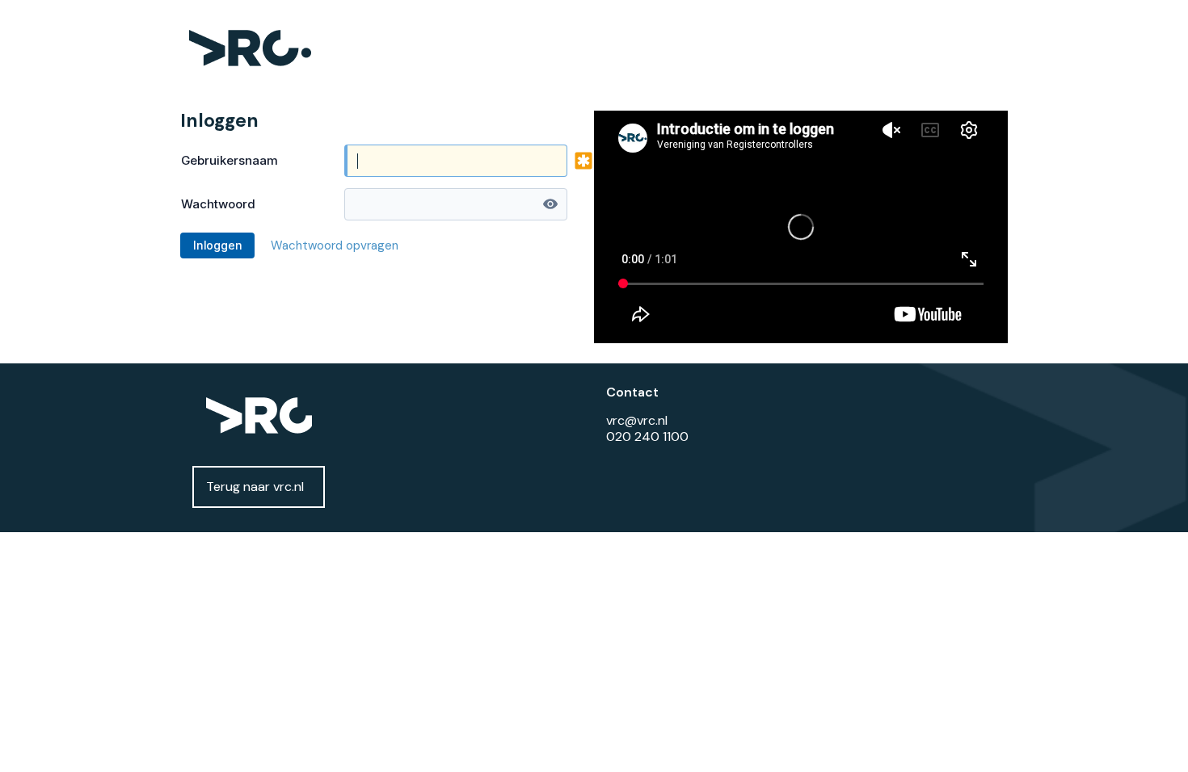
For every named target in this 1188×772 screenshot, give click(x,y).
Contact (632, 392)
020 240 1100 (647, 436)
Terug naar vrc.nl (255, 486)
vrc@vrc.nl (637, 420)
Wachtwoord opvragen (334, 245)
